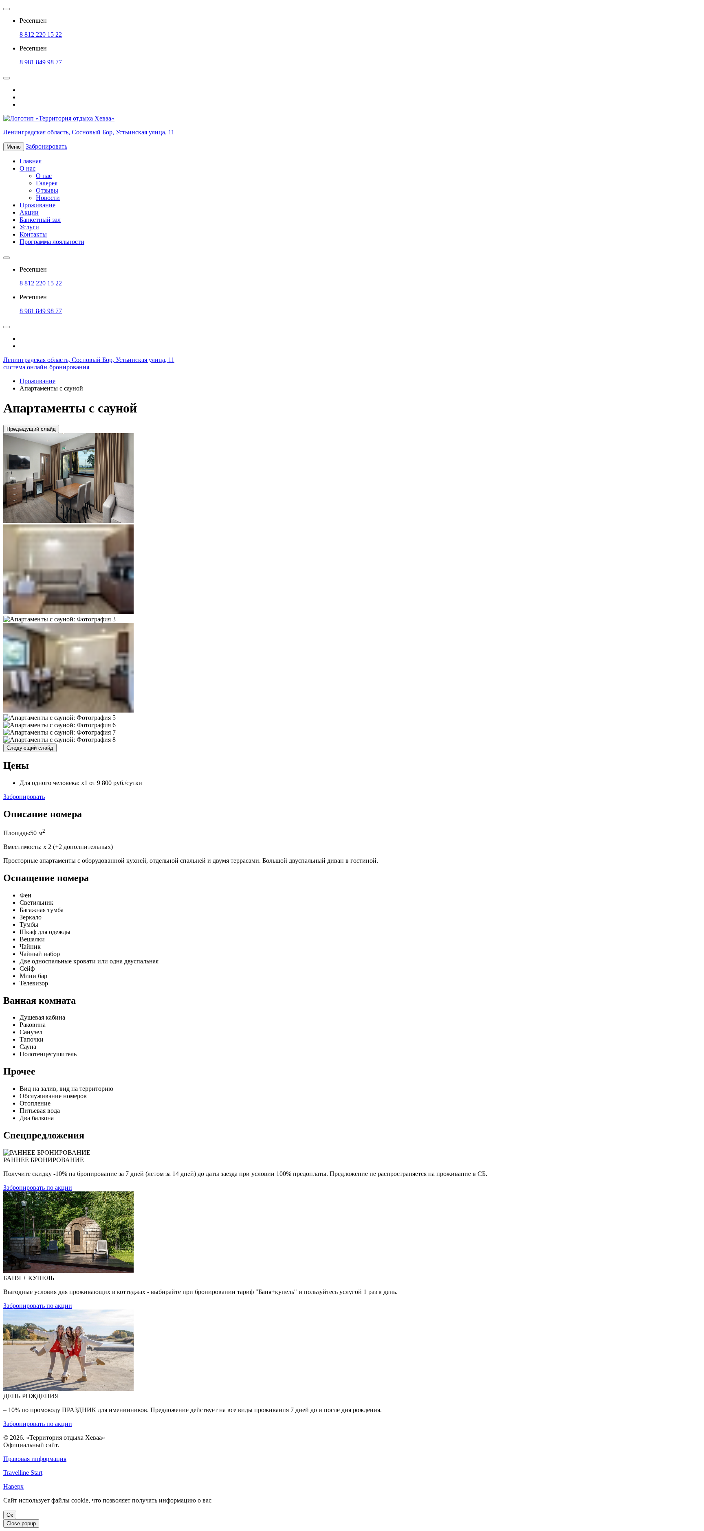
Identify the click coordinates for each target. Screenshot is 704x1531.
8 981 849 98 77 (41, 62)
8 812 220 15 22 (41, 34)
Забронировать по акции (37, 1187)
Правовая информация (34, 1458)
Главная (31, 161)
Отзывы (47, 190)
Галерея (46, 183)
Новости (48, 197)
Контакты (33, 234)
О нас (27, 168)
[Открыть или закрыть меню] (6, 9)
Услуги (29, 227)
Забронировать (24, 796)
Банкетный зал (40, 219)
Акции (29, 212)
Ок (10, 1515)
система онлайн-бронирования (46, 367)
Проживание (37, 205)
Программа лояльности (52, 241)
